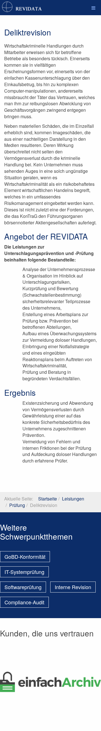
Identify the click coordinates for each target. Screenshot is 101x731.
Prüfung (17, 505)
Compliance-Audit (24, 602)
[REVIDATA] (22, 7)
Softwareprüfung (23, 587)
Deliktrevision (27, 32)
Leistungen (73, 498)
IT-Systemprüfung (24, 571)
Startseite (47, 498)
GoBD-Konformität (24, 556)
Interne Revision (73, 587)
